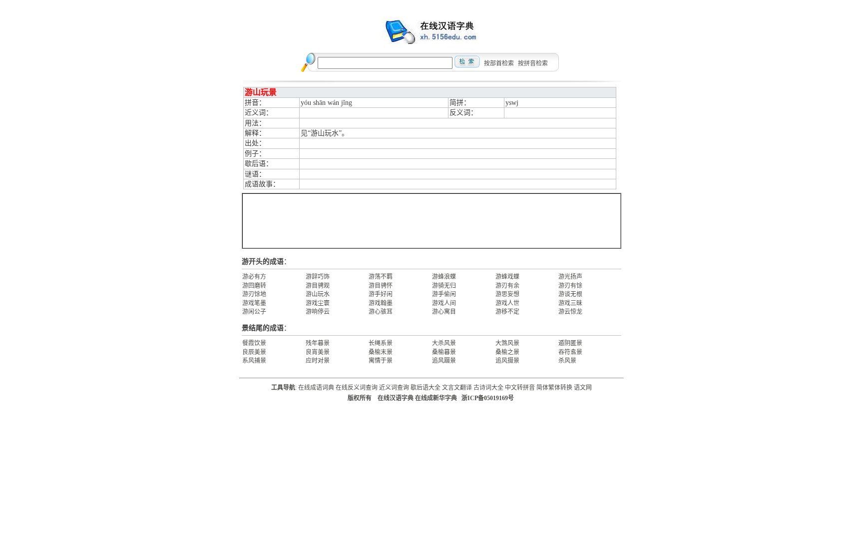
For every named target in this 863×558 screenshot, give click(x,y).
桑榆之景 (507, 352)
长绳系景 (381, 343)
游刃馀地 (254, 294)
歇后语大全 (425, 387)
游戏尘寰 (318, 303)
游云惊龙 (570, 311)
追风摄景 (507, 360)
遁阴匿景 (570, 343)
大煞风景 (507, 343)
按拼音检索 (533, 63)
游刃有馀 (570, 285)
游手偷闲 (444, 294)
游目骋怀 (381, 285)
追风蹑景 (444, 360)
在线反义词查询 (357, 387)
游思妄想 (507, 294)
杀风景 (567, 360)
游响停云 (318, 311)
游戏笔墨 (254, 303)
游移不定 (507, 311)
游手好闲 (381, 294)
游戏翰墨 (381, 303)
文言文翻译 (457, 387)
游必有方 (254, 276)
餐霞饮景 (254, 343)
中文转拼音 (520, 387)
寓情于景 (381, 360)
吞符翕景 (570, 352)
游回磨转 (254, 285)
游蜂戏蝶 (507, 276)
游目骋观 (318, 285)
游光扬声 (570, 276)
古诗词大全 (488, 387)
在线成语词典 (316, 387)
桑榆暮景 (444, 352)
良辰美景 (254, 352)
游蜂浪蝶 (444, 276)
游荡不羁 (381, 276)
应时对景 (318, 360)
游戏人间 (444, 303)
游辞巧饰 (318, 276)
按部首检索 (499, 63)
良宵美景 (318, 352)
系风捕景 (254, 360)
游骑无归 (444, 285)
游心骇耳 (381, 311)
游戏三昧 (570, 303)
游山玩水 (318, 294)
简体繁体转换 (554, 387)
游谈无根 (570, 294)
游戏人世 (507, 303)
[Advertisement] (431, 220)
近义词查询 (394, 387)
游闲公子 (254, 311)
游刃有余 (507, 285)
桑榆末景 (381, 352)
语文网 (583, 387)
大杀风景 (444, 343)
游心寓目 (444, 311)
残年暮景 (318, 343)
